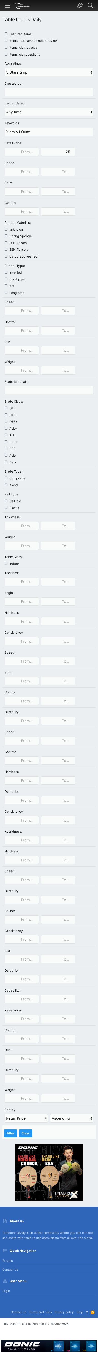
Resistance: (13, 1010)
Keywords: (12, 123)
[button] (7, 6)
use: (8, 951)
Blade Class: (14, 401)
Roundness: (13, 831)
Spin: (8, 183)
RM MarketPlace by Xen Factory (36, 1323)
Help (79, 1312)
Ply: (7, 342)
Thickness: (13, 517)
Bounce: (11, 911)
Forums (7, 1260)
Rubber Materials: (18, 222)
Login (6, 1291)
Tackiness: (12, 573)
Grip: (8, 1050)
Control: (10, 203)
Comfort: (11, 1030)
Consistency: (14, 632)
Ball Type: (12, 494)
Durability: (12, 712)
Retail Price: (13, 143)
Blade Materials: (16, 381)
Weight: (10, 362)
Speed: (10, 163)
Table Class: (14, 557)
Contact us (10, 1269)
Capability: (13, 990)
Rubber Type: (15, 266)
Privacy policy (64, 1312)
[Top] (87, 1312)
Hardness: (12, 613)
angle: (9, 593)
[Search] (90, 6)
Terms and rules (40, 1312)
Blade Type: (13, 471)
